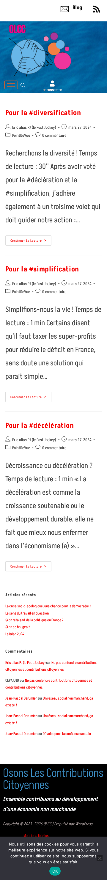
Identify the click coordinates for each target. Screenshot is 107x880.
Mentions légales (36, 835)
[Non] (100, 858)
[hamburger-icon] (11, 85)
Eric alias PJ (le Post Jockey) (34, 127)
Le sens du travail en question (27, 613)
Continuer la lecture (30, 239)
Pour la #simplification (42, 269)
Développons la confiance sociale (67, 733)
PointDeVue (21, 135)
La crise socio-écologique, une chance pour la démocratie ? (48, 606)
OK (55, 871)
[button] (22, 85)
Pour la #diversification (43, 113)
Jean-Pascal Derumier (21, 698)
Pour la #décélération (39, 425)
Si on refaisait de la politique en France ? (34, 620)
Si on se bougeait (17, 627)
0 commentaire (54, 135)
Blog (77, 7)
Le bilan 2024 (14, 634)
